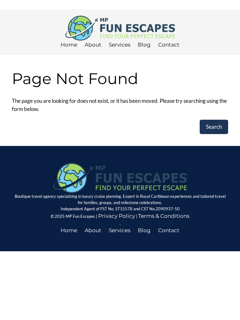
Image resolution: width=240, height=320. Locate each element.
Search (214, 126)
